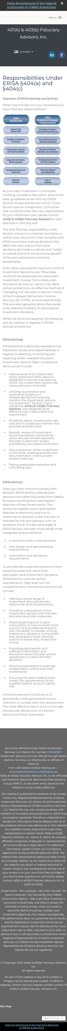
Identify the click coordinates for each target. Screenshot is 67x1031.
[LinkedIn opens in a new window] (51, 57)
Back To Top (52, 1018)
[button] (55, 17)
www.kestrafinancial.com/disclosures (33, 771)
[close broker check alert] (62, 3)
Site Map (5, 1006)
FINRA (51, 752)
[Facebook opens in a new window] (61, 57)
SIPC (59, 752)
